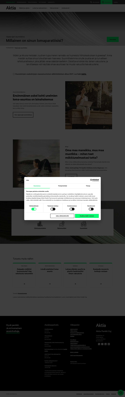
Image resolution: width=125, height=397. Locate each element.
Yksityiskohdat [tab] (62, 186)
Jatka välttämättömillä (62, 216)
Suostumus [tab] (37, 186)
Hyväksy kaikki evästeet (87, 216)
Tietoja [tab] (88, 186)
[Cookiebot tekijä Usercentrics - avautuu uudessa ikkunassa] (91, 180)
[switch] (53, 209)
